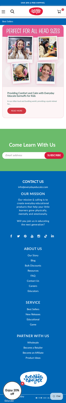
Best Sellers (33, 309)
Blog (33, 260)
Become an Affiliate (33, 353)
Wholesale (33, 342)
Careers (33, 286)
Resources (33, 271)
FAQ (33, 276)
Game (33, 324)
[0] (58, 11)
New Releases (33, 314)
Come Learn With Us (32, 145)
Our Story (33, 255)
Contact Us (33, 281)
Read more (16, 111)
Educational (33, 319)
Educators (33, 291)
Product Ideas (33, 358)
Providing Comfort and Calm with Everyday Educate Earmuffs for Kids (30, 94)
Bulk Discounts (33, 265)
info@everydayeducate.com (33, 187)
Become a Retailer (33, 348)
